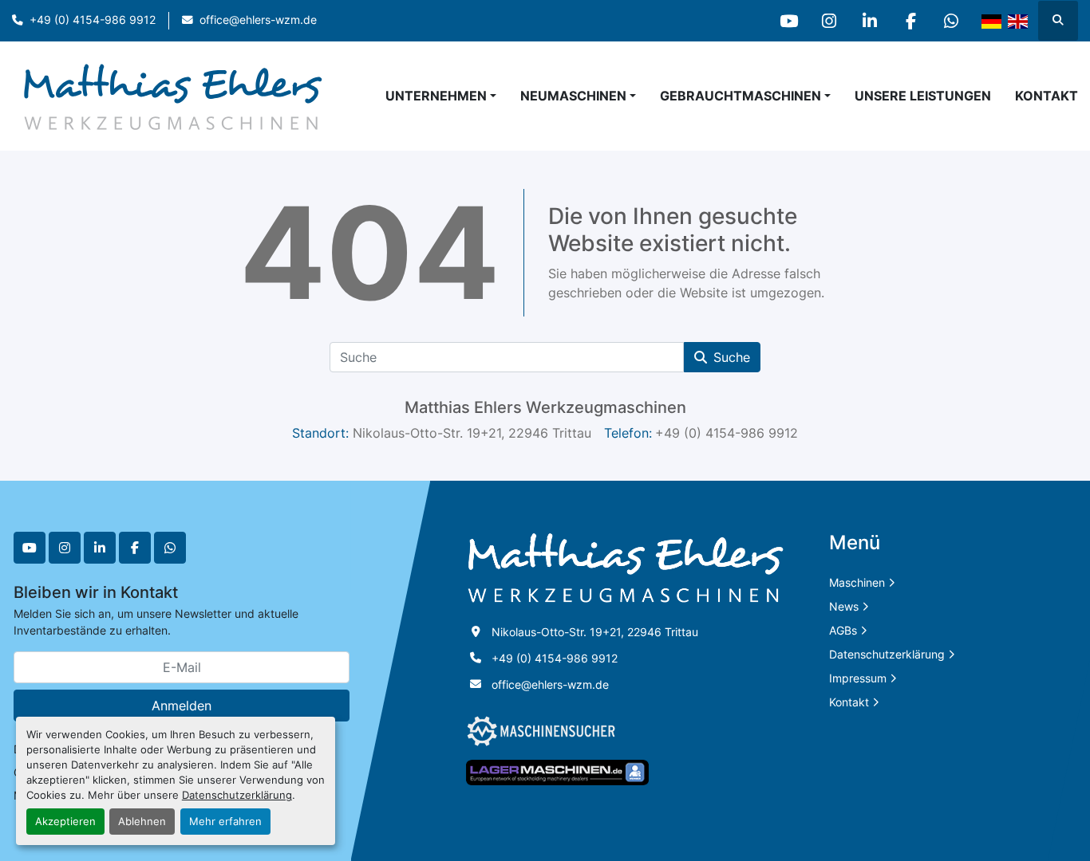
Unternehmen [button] (436, 96)
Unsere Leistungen (923, 96)
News (844, 606)
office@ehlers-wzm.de (258, 20)
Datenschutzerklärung (237, 795)
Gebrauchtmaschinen (740, 96)
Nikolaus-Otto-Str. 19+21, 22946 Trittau (595, 632)
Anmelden (181, 706)
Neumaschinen (573, 96)
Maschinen (857, 582)
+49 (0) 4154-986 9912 (93, 20)
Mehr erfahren (225, 822)
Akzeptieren (65, 822)
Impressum (858, 678)
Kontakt (1046, 96)
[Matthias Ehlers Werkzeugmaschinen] (625, 567)
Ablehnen (142, 822)
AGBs (843, 630)
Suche (731, 357)
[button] (578, 95)
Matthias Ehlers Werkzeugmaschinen (545, 407)
